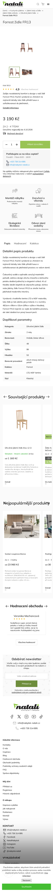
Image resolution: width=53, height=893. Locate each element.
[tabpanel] (26, 446)
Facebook (12, 717)
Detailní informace (11, 108)
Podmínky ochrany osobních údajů (17, 766)
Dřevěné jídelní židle (35, 326)
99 (27, 349)
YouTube (34, 717)
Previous (6, 397)
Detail (17, 588)
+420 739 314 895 (17, 161)
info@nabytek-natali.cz (20, 165)
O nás (5, 748)
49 (27, 343)
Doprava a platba (10, 805)
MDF (36, 298)
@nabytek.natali (41, 717)
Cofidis (46, 171)
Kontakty (6, 745)
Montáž (6, 815)
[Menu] (48, 4)
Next (48, 397)
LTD (29, 298)
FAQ (5, 769)
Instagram (26, 717)
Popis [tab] (7, 243)
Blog (5, 755)
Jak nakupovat (9, 808)
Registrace (7, 790)
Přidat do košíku (35, 144)
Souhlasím (27, 886)
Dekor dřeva (38, 338)
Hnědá (29, 338)
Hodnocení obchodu (11, 759)
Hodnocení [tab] (20, 243)
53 (27, 355)
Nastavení (27, 880)
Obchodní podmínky (11, 762)
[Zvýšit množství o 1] (16, 144)
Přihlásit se (26, 684)
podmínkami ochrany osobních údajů (26, 692)
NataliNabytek (19, 717)
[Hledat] (38, 4)
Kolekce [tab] (34, 243)
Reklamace (7, 812)
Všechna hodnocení (29, 89)
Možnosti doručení (15, 133)
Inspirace (7, 752)
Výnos (5, 819)
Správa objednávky (11, 773)
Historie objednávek (11, 793)
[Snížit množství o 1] (6, 144)
